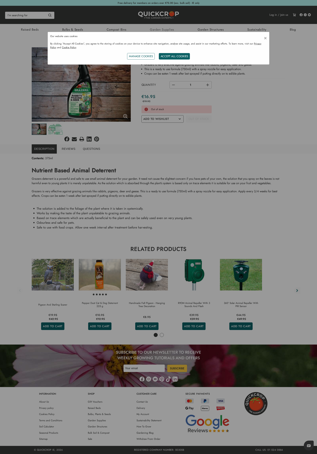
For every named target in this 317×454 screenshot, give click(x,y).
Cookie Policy (69, 47)
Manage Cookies (141, 56)
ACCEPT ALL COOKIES (174, 56)
